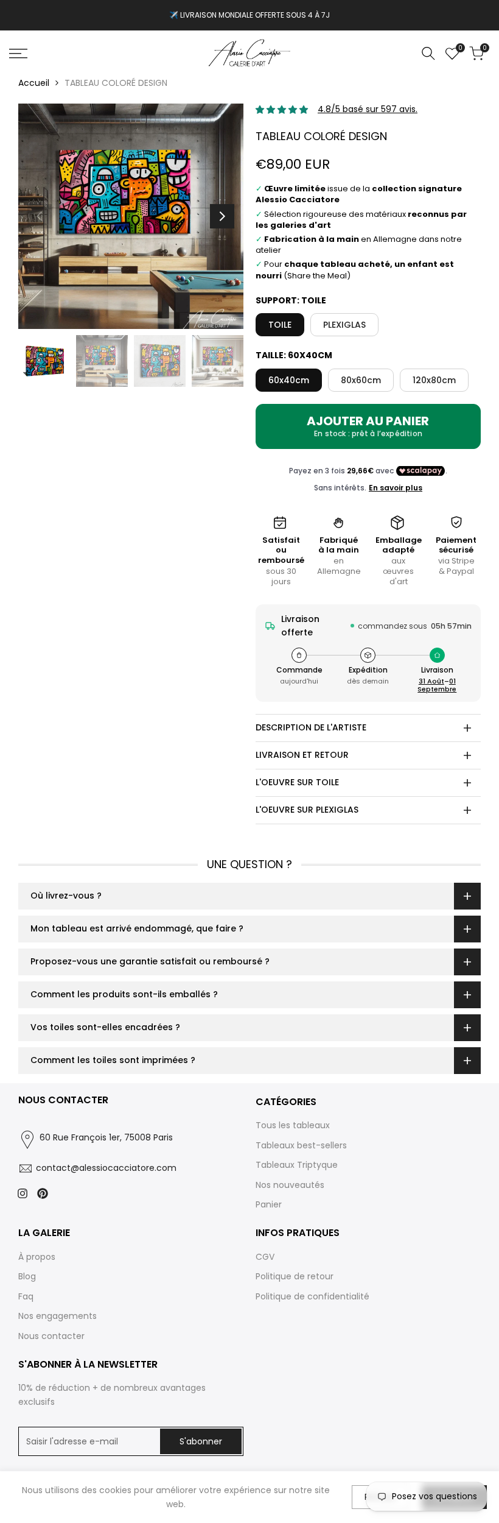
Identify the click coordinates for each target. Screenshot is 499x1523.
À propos (36, 1257)
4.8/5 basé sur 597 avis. (367, 109)
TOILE (279, 325)
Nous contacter (51, 1336)
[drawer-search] (428, 53)
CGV (265, 1257)
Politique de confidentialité (312, 1296)
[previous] (39, 216)
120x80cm (434, 380)
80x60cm (361, 380)
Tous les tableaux (293, 1125)
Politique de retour (294, 1276)
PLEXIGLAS (344, 325)
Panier (269, 1204)
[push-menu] (18, 53)
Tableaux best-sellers (301, 1145)
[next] (222, 216)
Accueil (33, 83)
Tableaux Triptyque (297, 1165)
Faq (25, 1296)
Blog (27, 1276)
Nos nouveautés (290, 1185)
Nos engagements (57, 1316)
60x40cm (288, 380)
